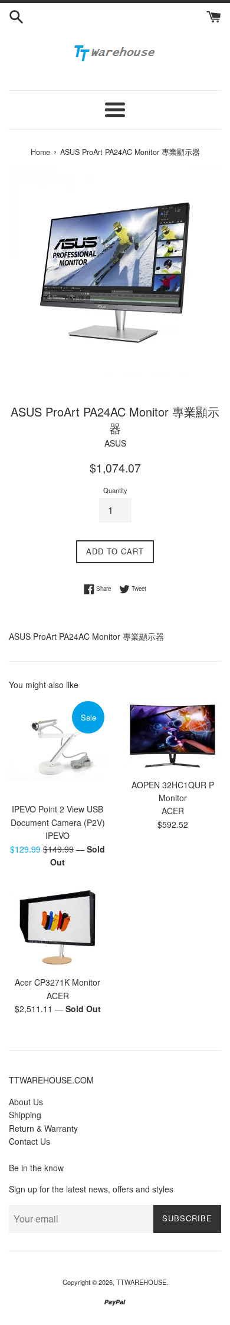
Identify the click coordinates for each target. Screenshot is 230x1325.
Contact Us (29, 1141)
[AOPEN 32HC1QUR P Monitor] (172, 735)
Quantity (115, 490)
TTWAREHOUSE (141, 1282)
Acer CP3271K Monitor (57, 982)
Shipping (25, 1115)
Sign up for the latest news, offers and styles (91, 1189)
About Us (26, 1102)
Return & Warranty (43, 1128)
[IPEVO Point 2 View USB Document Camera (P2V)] (57, 748)
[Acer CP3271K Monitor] (57, 928)
